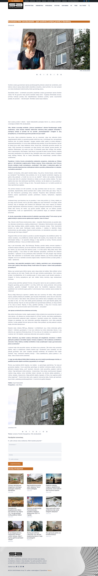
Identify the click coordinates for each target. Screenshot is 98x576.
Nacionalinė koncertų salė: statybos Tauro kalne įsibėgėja (34, 487)
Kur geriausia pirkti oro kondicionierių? (53, 533)
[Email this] (37, 74)
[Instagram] (18, 566)
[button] (89, 5)
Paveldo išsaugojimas (24, 434)
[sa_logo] (15, 5)
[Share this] (40, 74)
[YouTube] (23, 566)
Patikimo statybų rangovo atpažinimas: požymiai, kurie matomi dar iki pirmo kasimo (53, 488)
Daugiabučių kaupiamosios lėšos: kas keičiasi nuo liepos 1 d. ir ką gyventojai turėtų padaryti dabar (15, 511)
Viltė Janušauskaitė (36, 434)
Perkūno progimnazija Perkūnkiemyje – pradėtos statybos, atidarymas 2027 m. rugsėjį (34, 511)
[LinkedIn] (20, 566)
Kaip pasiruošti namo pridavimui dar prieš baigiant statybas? (53, 509)
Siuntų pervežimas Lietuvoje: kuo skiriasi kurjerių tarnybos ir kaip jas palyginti (34, 535)
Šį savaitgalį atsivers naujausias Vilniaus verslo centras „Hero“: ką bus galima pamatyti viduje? (15, 536)
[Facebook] (16, 566)
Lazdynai (15, 434)
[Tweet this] (44, 74)
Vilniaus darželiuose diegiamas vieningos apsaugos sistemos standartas (15, 488)
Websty (50, 570)
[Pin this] (50, 74)
